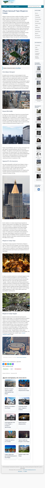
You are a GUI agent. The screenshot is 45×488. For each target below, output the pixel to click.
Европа (36, 51)
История (20, 357)
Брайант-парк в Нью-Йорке (24, 455)
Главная (5, 6)
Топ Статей (11, 6)
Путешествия (38, 19)
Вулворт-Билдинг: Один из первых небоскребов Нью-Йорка (9, 391)
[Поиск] (42, 6)
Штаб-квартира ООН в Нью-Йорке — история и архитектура (10, 425)
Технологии (37, 17)
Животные (37, 27)
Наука (36, 25)
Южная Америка (37, 57)
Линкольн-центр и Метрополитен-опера (24, 389)
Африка (37, 49)
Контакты (20, 471)
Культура (37, 29)
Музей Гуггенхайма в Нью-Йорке (10, 407)
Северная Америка (37, 54)
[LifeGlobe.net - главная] (14, 2)
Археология (37, 31)
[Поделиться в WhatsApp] (10, 364)
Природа (37, 15)
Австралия (37, 45)
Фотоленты (37, 35)
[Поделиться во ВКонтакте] (3, 364)
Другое (36, 33)
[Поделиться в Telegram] (8, 364)
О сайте (25, 471)
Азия (36, 47)
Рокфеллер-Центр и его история (10, 440)
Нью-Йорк (18, 68)
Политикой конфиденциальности (29, 469)
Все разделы (38, 37)
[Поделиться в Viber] (13, 364)
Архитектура (24, 357)
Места (18, 357)
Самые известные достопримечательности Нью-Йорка (11, 455)
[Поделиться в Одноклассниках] (6, 364)
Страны (17, 6)
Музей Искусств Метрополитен (22, 423)
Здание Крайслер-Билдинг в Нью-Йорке (24, 440)
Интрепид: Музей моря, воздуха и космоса (23, 408)
